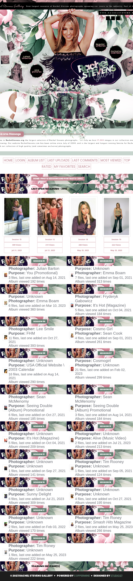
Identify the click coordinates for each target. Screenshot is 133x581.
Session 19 (39, 538)
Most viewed (111, 160)
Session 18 (105, 510)
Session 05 (39, 321)
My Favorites (64, 166)
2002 (80, 178)
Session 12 (105, 426)
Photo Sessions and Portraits (58, 178)
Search (84, 166)
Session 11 (38, 426)
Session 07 (106, 353)
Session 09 (39, 389)
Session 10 (105, 389)
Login (20, 160)
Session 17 (39, 510)
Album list (36, 160)
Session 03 (106, 289)
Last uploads (58, 160)
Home (8, 160)
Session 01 (39, 261)
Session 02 (106, 261)
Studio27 (116, 575)
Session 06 (106, 321)
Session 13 (39, 454)
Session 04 (39, 289)
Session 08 (39, 353)
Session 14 (105, 454)
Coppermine (82, 575)
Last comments (85, 160)
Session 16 (105, 482)
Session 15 (39, 482)
